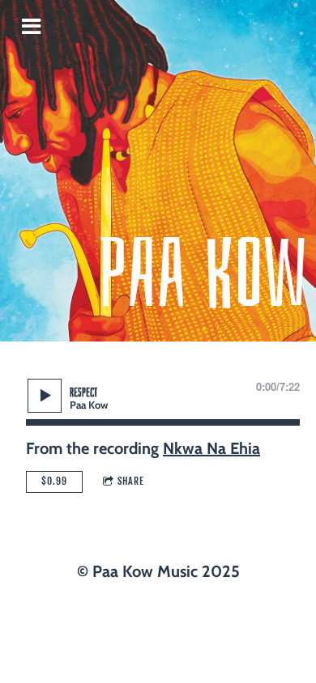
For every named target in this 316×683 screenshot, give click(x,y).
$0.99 (54, 481)
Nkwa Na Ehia (211, 448)
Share (130, 481)
